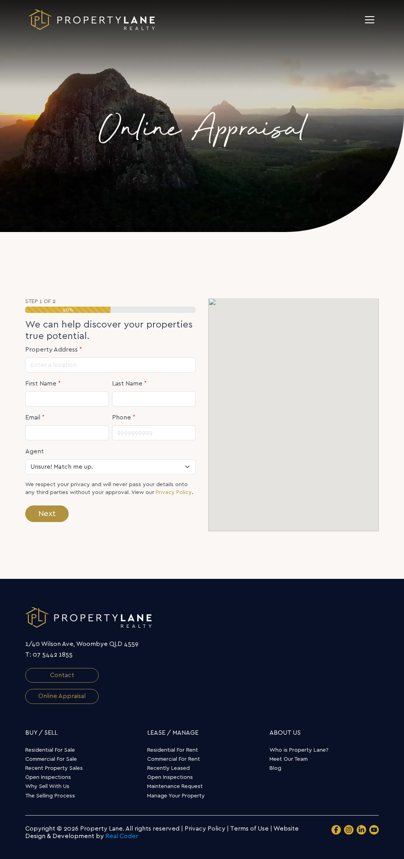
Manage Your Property (176, 796)
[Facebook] (336, 830)
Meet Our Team (288, 759)
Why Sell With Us (47, 786)
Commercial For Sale (51, 759)
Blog (275, 768)
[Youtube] (374, 830)
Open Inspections (48, 777)
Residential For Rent (172, 750)
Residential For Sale (50, 750)
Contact (62, 675)
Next (47, 514)
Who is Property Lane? (299, 750)
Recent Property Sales (54, 768)
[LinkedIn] (361, 830)
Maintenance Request (175, 786)
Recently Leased (168, 768)
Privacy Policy (174, 492)
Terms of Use (249, 828)
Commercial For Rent (173, 759)
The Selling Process (50, 796)
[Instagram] (349, 830)
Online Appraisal (62, 696)
